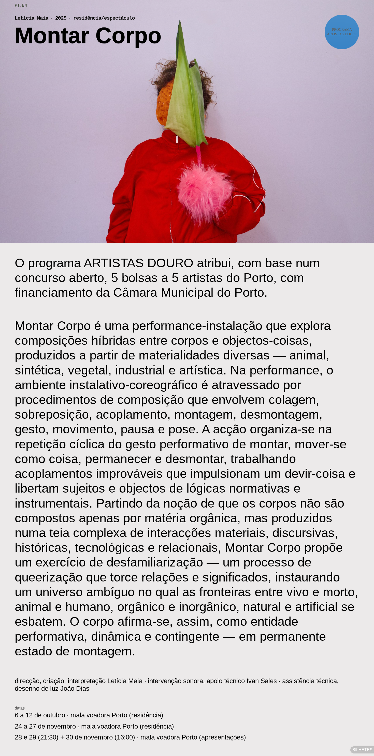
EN (24, 6)
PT (17, 6)
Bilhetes (362, 750)
